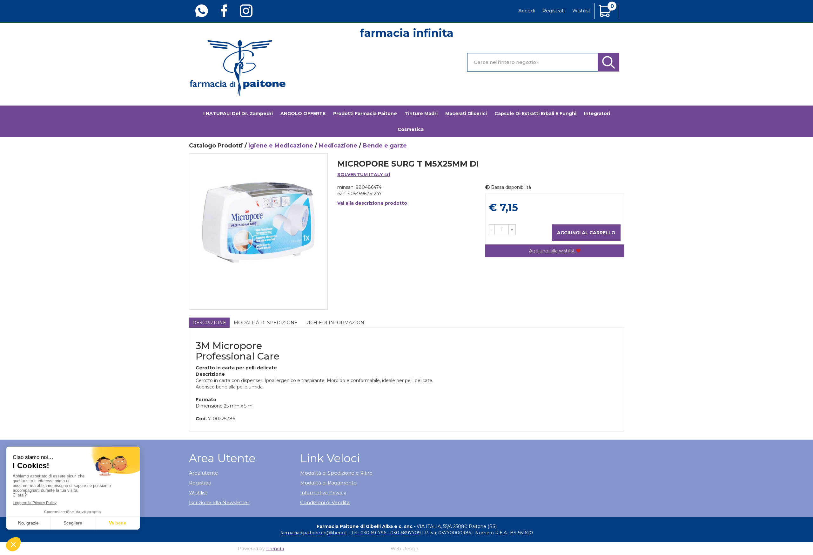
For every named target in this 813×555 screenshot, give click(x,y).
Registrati (553, 11)
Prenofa (275, 549)
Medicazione (338, 145)
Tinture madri (421, 113)
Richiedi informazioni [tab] (335, 322)
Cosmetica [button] (411, 129)
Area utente (203, 473)
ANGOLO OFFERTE (303, 113)
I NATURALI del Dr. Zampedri (238, 113)
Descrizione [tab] (209, 322)
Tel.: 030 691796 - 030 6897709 (386, 533)
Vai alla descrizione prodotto (372, 203)
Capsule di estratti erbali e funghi (535, 113)
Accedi (526, 11)
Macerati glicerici (466, 113)
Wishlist (581, 11)
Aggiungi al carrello (586, 233)
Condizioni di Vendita (325, 502)
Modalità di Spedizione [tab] (266, 322)
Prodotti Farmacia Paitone (365, 113)
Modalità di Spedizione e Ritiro (336, 473)
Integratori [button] (597, 113)
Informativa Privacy (323, 493)
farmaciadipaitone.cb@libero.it (313, 533)
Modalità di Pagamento (328, 483)
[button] (492, 229)
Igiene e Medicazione (280, 145)
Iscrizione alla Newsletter (219, 502)
